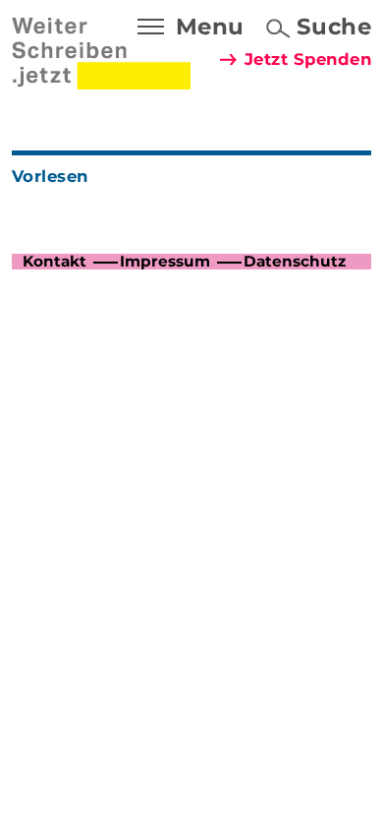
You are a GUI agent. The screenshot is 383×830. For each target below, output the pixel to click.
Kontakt (54, 261)
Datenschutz (295, 261)
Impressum (165, 261)
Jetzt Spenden (308, 59)
